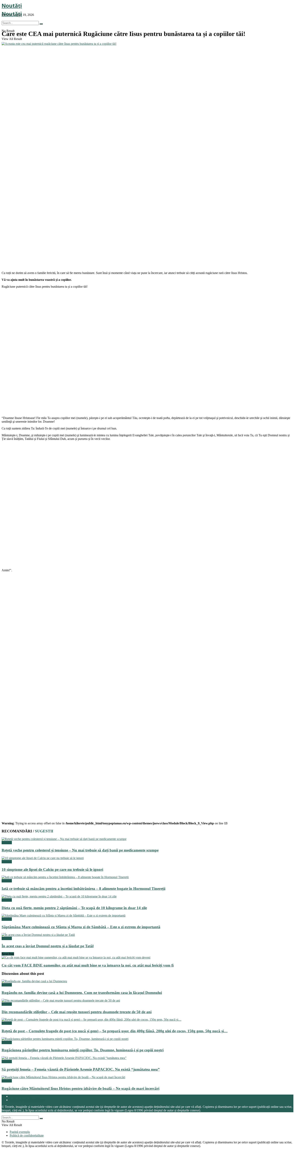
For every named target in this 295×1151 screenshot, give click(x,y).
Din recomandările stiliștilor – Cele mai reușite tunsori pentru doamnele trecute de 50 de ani (77, 1012)
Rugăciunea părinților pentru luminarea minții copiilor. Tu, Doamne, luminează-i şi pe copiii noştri (83, 1050)
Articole (7, 842)
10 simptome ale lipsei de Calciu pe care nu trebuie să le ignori (52, 869)
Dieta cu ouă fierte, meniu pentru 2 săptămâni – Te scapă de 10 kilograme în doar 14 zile (74, 908)
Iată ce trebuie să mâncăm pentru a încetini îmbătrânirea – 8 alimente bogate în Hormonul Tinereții (83, 888)
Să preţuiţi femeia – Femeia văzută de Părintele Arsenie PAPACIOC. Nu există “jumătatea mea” (81, 1069)
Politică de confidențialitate (27, 1100)
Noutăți (12, 5)
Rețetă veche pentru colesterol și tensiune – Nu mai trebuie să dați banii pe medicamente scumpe (80, 850)
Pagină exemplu (20, 1096)
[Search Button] (41, 24)
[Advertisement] (32, 242)
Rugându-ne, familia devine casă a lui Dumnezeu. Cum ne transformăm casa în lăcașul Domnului (82, 993)
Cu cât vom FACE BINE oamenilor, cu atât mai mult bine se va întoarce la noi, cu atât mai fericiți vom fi (88, 965)
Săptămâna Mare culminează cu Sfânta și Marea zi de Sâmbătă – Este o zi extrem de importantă (81, 927)
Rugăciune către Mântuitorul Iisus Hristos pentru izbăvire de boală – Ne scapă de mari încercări (80, 1088)
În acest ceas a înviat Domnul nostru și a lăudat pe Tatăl (48, 946)
